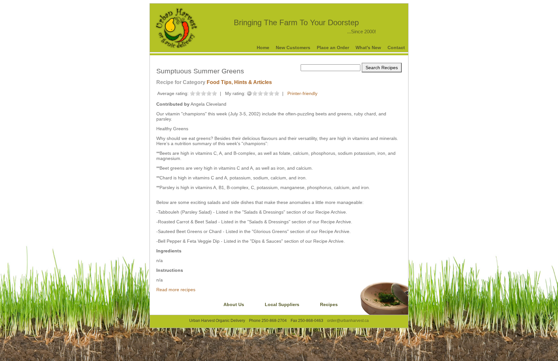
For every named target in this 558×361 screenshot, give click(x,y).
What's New (368, 47)
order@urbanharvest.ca (348, 320)
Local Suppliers (282, 304)
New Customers (293, 47)
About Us (233, 304)
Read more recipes (175, 289)
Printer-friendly (302, 93)
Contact (396, 47)
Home (263, 47)
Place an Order (333, 47)
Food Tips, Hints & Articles (239, 82)
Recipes (329, 304)
